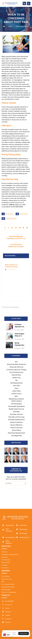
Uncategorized (16, 435)
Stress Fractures (16, 428)
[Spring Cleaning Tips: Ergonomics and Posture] (9, 345)
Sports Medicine (16, 425)
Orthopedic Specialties (16, 406)
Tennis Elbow (16, 430)
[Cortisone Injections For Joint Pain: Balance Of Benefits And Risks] (9, 327)
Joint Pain (16, 385)
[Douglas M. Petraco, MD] (24, 459)
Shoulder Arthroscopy (16, 417)
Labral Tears (16, 391)
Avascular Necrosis (16, 367)
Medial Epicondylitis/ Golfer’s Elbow (16, 400)
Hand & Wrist (16, 375)
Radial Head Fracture (16, 409)
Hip (16, 380)
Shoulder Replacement (16, 420)
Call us (11, 205)
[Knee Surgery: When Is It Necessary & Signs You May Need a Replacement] (9, 336)
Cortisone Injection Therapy (16, 370)
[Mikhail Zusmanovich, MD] (8, 451)
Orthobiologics (16, 404)
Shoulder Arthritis (16, 414)
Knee (16, 388)
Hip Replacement (16, 383)
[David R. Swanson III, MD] (16, 451)
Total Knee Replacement (16, 433)
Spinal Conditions (16, 422)
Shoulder (16, 412)
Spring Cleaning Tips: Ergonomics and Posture (19, 346)
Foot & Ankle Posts (11, 218)
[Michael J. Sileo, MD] (24, 451)
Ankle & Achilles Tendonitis (16, 364)
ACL (16, 362)
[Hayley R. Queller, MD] (8, 459)
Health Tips (16, 378)
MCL (16, 396)
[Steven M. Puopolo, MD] (16, 459)
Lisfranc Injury (16, 393)
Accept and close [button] (23, 633)
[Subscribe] (25, 483)
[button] (28, 3)
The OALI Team (9, 214)
